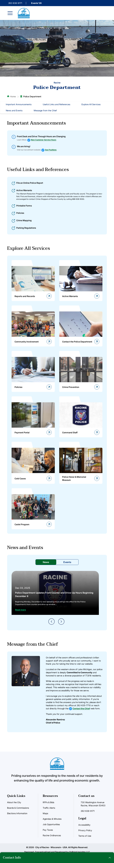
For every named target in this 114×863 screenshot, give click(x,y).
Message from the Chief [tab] (45, 110)
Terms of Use (84, 836)
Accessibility (84, 825)
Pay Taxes (48, 830)
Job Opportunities (51, 824)
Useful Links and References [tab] (56, 104)
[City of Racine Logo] (24, 13)
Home (13, 96)
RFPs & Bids (48, 802)
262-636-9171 (15, 3)
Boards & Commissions (18, 808)
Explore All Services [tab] (90, 104)
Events (67, 562)
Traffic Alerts (49, 808)
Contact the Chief (81, 708)
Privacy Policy (85, 830)
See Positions (51, 150)
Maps (45, 813)
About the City (14, 802)
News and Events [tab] (14, 110)
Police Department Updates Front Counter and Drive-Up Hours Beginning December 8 (54, 594)
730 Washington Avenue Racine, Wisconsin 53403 (93, 804)
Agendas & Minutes (52, 819)
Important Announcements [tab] (18, 104)
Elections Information (17, 813)
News (46, 562)
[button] (57, 857)
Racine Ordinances (52, 835)
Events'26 (36, 3)
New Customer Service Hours (43, 140)
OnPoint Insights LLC (79, 852)
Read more (20, 609)
